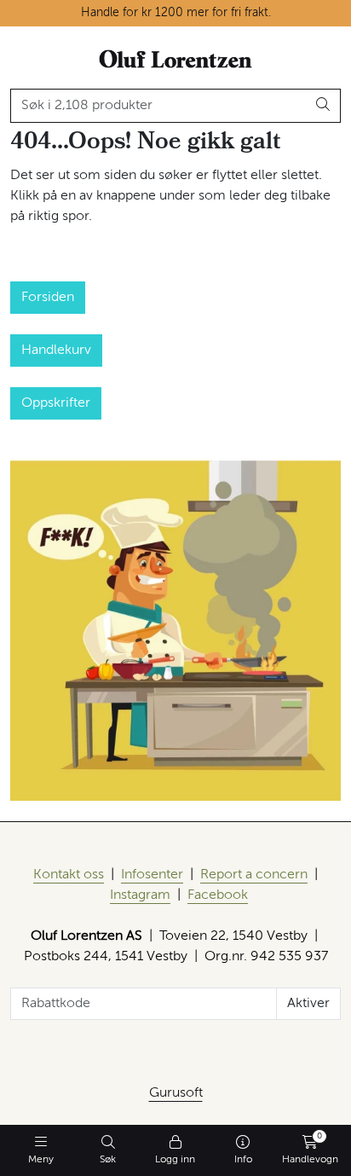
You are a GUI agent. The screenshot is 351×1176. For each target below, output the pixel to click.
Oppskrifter (55, 403)
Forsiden (47, 297)
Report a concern (254, 875)
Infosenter (152, 875)
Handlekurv (56, 350)
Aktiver (308, 1004)
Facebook (217, 895)
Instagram (140, 895)
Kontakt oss (68, 875)
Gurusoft (176, 1093)
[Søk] (323, 106)
